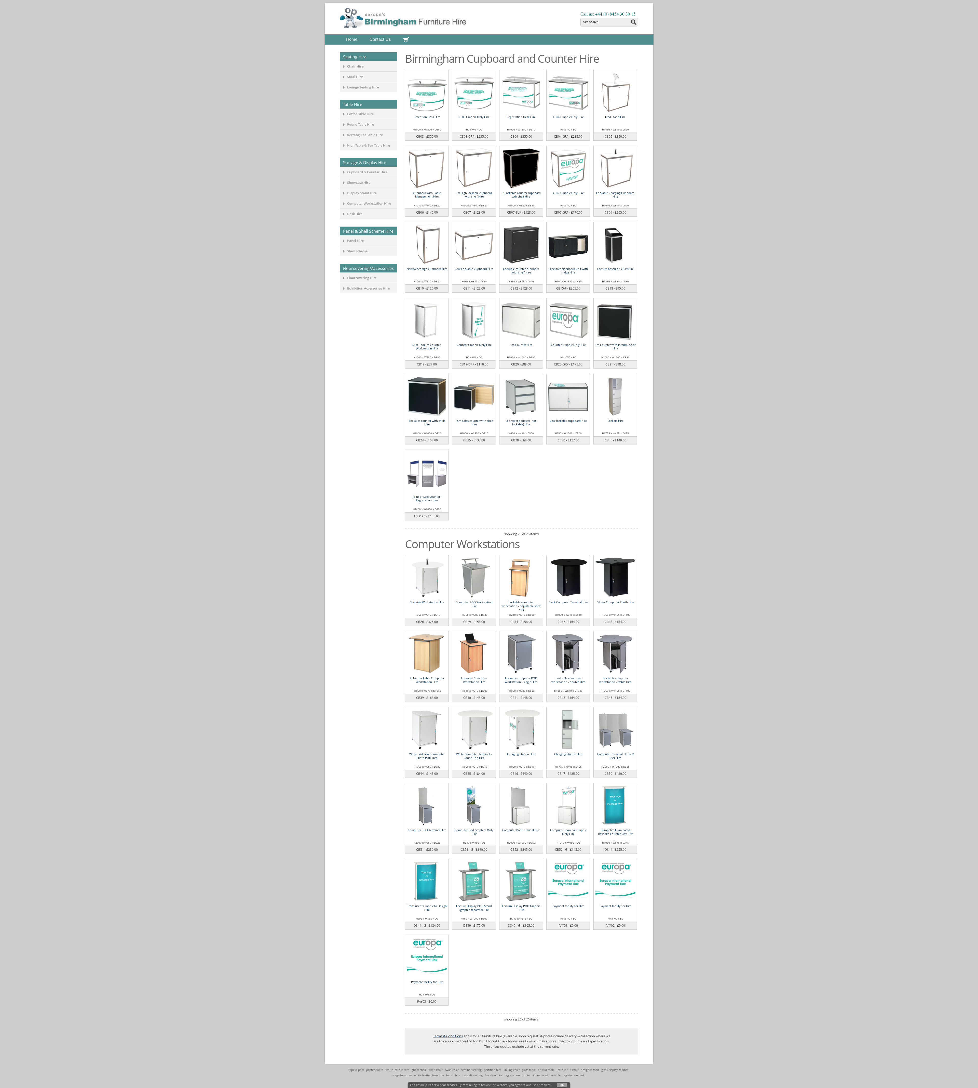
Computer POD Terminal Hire (427, 830)
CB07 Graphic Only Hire (568, 193)
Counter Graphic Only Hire (474, 345)
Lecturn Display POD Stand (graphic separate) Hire (474, 907)
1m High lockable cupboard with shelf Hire (474, 194)
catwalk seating (473, 1075)
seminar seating (471, 1070)
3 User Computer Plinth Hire (615, 602)
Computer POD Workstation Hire (474, 604)
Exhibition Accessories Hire (368, 288)
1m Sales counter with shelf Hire (427, 422)
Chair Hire (355, 66)
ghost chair (419, 1070)
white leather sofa (397, 1070)
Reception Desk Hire (427, 117)
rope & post (356, 1070)
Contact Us (380, 39)
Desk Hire (354, 214)
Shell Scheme (357, 251)
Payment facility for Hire (568, 906)
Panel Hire (355, 240)
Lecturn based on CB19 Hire (615, 269)
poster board (374, 1070)
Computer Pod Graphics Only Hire (474, 831)
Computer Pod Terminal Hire (521, 830)
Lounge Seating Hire (363, 87)
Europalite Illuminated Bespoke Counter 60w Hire (615, 831)
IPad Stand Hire (615, 117)
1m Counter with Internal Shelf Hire (615, 346)
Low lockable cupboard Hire (568, 421)
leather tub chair (567, 1070)
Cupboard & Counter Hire (367, 172)
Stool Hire (355, 76)
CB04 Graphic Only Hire (568, 117)
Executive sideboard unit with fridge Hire (568, 270)
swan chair (435, 1070)
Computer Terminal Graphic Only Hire (568, 831)
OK (562, 1084)
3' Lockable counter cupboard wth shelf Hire (521, 194)
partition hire (492, 1070)
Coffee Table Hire (360, 114)
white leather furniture (429, 1075)
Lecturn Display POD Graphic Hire (521, 907)
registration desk (574, 1075)
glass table (529, 1070)
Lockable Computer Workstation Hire (474, 680)
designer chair (590, 1070)
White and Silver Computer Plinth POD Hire (427, 755)
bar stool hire (493, 1075)
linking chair (512, 1070)
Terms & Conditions (448, 1036)
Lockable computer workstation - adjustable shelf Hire (521, 605)
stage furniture (402, 1075)
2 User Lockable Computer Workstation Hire (427, 680)
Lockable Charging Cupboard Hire (615, 194)
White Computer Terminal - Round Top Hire (474, 755)
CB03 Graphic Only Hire (474, 117)
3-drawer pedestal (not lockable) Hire (521, 422)
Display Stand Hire (362, 193)
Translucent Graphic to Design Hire (427, 907)
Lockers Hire (615, 421)
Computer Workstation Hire (369, 203)
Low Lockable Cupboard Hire (474, 269)
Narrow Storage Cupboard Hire (427, 269)
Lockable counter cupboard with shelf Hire (521, 270)
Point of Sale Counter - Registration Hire (427, 498)
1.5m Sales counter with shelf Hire (474, 422)
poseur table (546, 1070)
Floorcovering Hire (362, 278)
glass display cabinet (614, 1070)
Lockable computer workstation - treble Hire (615, 680)
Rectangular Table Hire (365, 135)
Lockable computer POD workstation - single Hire (521, 680)
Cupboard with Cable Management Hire (427, 194)
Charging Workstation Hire (427, 602)
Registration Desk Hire (521, 117)
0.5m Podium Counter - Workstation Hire (427, 346)
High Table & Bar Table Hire (368, 145)
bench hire (453, 1075)
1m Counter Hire (521, 345)
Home (351, 39)
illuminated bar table (547, 1075)
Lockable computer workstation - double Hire (568, 680)
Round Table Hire (360, 124)
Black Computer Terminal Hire (568, 602)
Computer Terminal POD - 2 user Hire (615, 755)
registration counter (518, 1075)
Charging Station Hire (521, 754)
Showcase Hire (358, 182)
